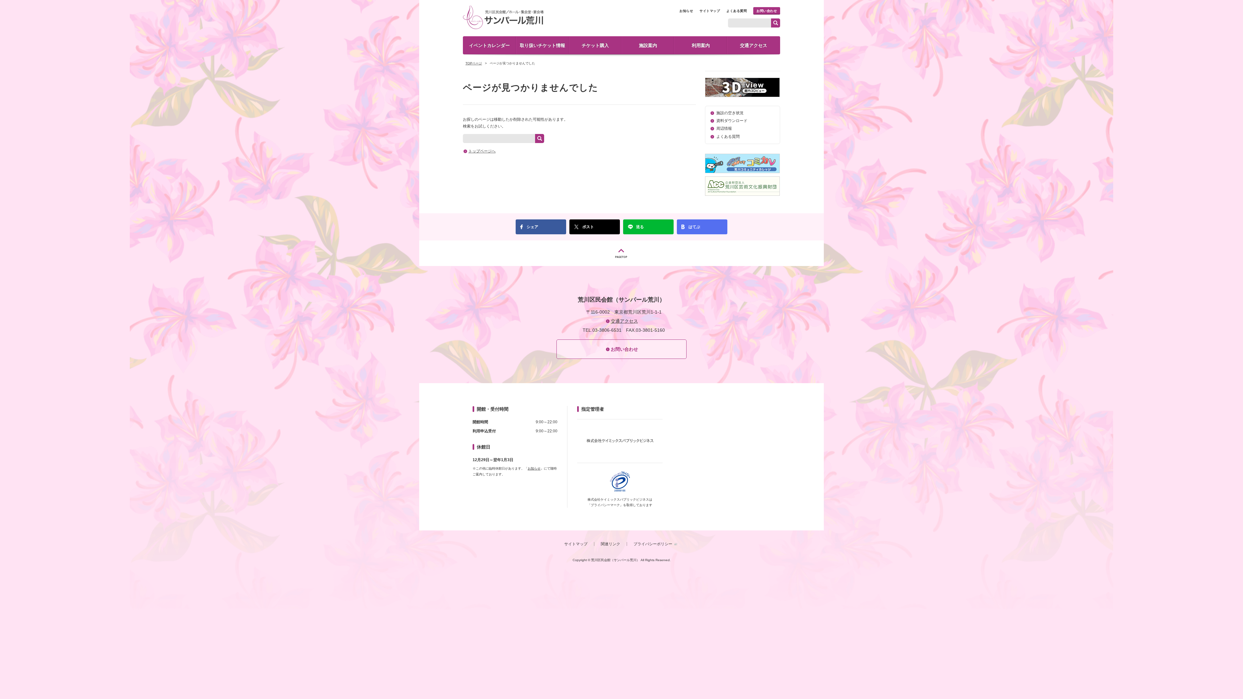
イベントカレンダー (489, 45)
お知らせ (686, 11)
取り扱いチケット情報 (542, 45)
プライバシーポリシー (652, 544)
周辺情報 (724, 128)
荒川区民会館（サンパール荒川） (503, 17)
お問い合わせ (766, 11)
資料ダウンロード (731, 120)
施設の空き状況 (730, 113)
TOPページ (473, 63)
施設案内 (648, 45)
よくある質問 (736, 11)
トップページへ (482, 151)
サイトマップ (710, 11)
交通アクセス (753, 45)
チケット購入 (595, 45)
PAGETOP (621, 253)
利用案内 (701, 45)
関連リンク (610, 544)
